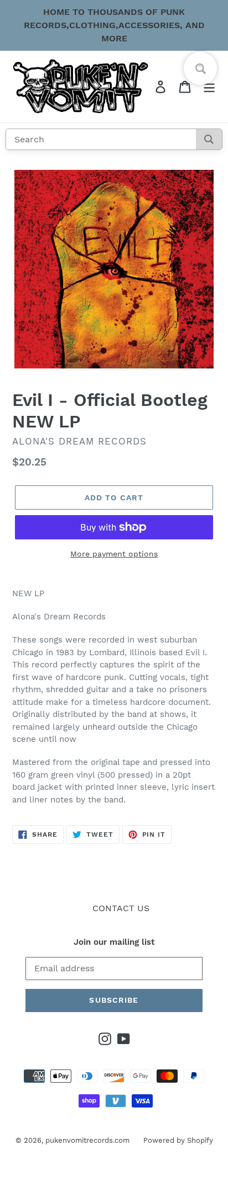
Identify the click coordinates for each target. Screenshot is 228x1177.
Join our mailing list (114, 942)
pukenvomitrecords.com (87, 1140)
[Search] (209, 139)
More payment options (114, 553)
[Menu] (209, 86)
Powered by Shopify (178, 1140)
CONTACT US (120, 908)
